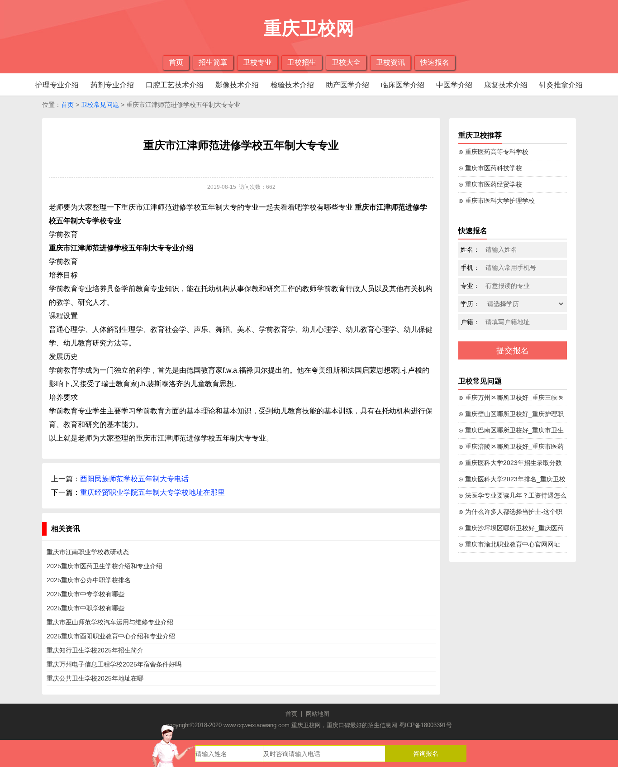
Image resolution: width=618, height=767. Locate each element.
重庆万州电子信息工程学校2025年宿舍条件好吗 (114, 664)
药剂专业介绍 (112, 85)
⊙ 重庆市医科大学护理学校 (496, 200)
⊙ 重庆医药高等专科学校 (493, 151)
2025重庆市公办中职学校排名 (89, 580)
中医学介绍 (454, 85)
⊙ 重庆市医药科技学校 (490, 168)
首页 (176, 62)
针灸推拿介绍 (561, 85)
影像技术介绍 (237, 85)
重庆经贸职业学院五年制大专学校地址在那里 (152, 492)
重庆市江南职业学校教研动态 (88, 552)
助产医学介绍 (347, 85)
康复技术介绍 (506, 85)
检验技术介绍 (292, 85)
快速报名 (434, 62)
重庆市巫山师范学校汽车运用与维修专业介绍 (110, 622)
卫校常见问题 (100, 104)
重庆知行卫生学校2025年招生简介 (95, 650)
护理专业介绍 (57, 85)
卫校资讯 (390, 62)
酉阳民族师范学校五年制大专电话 (134, 479)
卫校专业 (257, 62)
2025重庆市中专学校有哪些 (85, 594)
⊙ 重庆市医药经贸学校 (490, 184)
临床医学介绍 (402, 85)
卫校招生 (301, 62)
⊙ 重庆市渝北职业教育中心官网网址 (509, 544)
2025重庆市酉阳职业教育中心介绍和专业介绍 (111, 636)
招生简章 (213, 62)
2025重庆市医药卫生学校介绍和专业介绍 (104, 566)
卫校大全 (346, 62)
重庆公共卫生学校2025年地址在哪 (95, 678)
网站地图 (317, 713)
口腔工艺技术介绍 (175, 85)
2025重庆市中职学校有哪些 (85, 608)
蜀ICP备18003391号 (425, 725)
